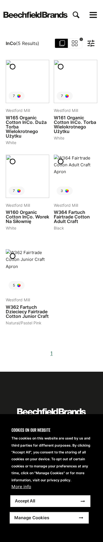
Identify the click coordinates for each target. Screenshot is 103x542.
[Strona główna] (35, 14)
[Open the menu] (93, 15)
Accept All (25, 500)
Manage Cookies (31, 517)
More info (21, 486)
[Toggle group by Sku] (68, 43)
